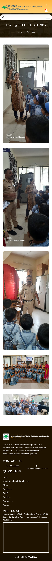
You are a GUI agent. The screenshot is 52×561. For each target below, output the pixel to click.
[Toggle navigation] (46, 5)
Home (19, 32)
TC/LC (5, 493)
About (6, 485)
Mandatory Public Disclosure (16, 481)
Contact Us (8, 501)
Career (6, 505)
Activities (31, 32)
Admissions (8, 489)
